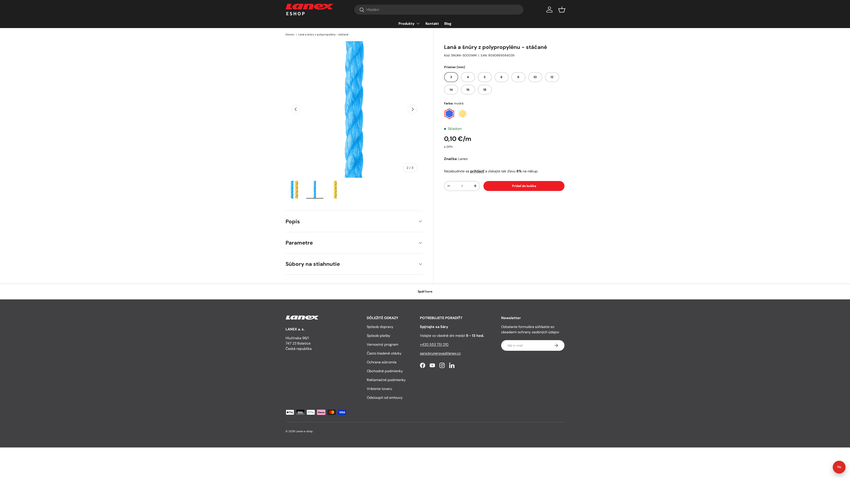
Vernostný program (382, 344)
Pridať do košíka (524, 186)
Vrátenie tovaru (379, 388)
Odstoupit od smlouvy (385, 397)
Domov (290, 34)
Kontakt (432, 23)
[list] (354, 109)
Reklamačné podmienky (386, 380)
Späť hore (425, 291)
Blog (448, 23)
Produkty (406, 23)
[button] (562, 9)
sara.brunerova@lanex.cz (440, 353)
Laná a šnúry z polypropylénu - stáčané (323, 34)
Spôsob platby (378, 335)
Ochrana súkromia (381, 362)
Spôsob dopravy (380, 326)
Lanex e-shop (304, 431)
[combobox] (439, 10)
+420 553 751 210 (434, 344)
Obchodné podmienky (385, 371)
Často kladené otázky (384, 353)
